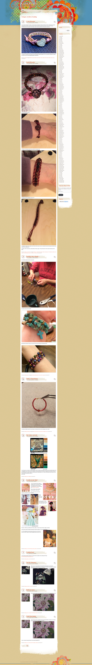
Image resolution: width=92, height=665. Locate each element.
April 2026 (60, 40)
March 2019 (61, 83)
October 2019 (61, 74)
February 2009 (61, 178)
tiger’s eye (33, 252)
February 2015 (61, 119)
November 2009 (61, 167)
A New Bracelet (30, 21)
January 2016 (61, 111)
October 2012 (61, 134)
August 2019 (61, 77)
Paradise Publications (35, 487)
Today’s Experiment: (32, 379)
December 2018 (61, 86)
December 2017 (61, 98)
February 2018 (61, 96)
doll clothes (28, 431)
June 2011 (60, 153)
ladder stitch (44, 57)
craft (27, 251)
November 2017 (61, 99)
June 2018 (60, 91)
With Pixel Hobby (31, 616)
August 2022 (61, 57)
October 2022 (61, 54)
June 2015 (60, 114)
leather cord (54, 251)
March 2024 (61, 49)
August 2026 (61, 36)
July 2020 (60, 70)
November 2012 (61, 133)
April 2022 (60, 60)
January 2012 (61, 145)
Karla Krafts (28, 3)
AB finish (31, 57)
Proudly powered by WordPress (24, 661)
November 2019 (61, 73)
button (39, 57)
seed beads (36, 431)
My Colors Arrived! (31, 435)
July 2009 (60, 172)
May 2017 (60, 105)
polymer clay (52, 57)
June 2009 (60, 173)
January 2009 (61, 179)
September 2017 (61, 100)
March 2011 (61, 157)
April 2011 (60, 156)
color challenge (29, 476)
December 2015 (61, 112)
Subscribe (60, 194)
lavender (47, 57)
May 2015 (60, 116)
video (29, 558)
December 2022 (61, 52)
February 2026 (61, 43)
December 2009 (61, 166)
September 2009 (61, 170)
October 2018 (61, 89)
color (27, 612)
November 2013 (61, 124)
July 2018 (60, 90)
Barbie (34, 431)
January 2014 (61, 123)
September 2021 (61, 66)
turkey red (36, 252)
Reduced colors (30, 590)
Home (23, 10)
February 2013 (61, 130)
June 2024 (60, 45)
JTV (48, 251)
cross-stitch (30, 586)
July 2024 (60, 44)
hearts (41, 57)
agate (33, 57)
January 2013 (61, 131)
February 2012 (61, 144)
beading (26, 57)
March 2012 (61, 143)
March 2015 (61, 118)
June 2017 (60, 104)
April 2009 (60, 176)
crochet (28, 548)
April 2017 (60, 106)
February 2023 (61, 51)
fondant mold (44, 251)
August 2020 (61, 69)
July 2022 (60, 58)
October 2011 (61, 149)
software (36, 612)
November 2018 (61, 87)
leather (49, 57)
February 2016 (61, 110)
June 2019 (60, 79)
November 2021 (61, 64)
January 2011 (61, 159)
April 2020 (60, 72)
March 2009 (61, 177)
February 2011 (61, 158)
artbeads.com (35, 251)
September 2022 (61, 56)
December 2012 (61, 132)
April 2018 (60, 93)
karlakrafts (36, 22)
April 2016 (60, 107)
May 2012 (60, 140)
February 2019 (61, 84)
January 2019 (61, 85)
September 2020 (61, 67)
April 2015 (60, 117)
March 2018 (61, 94)
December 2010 (61, 160)
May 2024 (60, 46)
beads (41, 251)
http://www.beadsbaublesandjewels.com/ (27, 556)
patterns (35, 548)
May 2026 (60, 39)
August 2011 (61, 151)
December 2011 (61, 146)
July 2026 (60, 37)
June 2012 (60, 139)
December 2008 (61, 180)
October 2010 (61, 163)
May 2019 (60, 80)
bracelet (37, 57)
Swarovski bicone (40, 431)
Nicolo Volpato (36, 661)
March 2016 (61, 109)
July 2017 (60, 103)
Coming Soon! (30, 552)
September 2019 (61, 76)
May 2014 (60, 120)
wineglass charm (45, 431)
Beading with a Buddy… (33, 256)
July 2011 (60, 152)
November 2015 (61, 113)
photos (31, 642)
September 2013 (61, 126)
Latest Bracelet (30, 62)
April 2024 (60, 47)
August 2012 (61, 137)
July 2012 (60, 138)
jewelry (29, 251)
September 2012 (61, 136)
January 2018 (61, 97)
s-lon (30, 252)
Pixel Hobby (33, 612)
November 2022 (61, 53)
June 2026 (60, 38)
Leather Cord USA (24, 252)
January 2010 (61, 165)
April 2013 (60, 129)
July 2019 (60, 78)
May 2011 (60, 154)
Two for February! (31, 562)
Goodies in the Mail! (32, 480)
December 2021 (61, 63)
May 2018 (60, 92)
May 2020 (60, 71)
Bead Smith (38, 251)
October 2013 (61, 125)
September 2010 (61, 164)
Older (27, 646)
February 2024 (61, 50)
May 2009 (60, 174)
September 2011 (61, 150)
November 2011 (61, 147)
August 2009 (61, 171)
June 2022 (60, 59)
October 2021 (61, 65)
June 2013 (60, 127)
